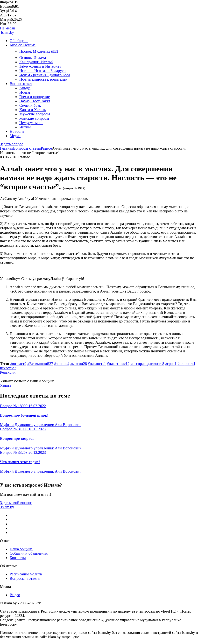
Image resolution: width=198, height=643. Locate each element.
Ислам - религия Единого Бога (44, 75)
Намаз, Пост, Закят (34, 101)
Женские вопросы (34, 118)
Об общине (19, 41)
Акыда (24, 88)
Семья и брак (30, 105)
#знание (61, 364)
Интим (25, 127)
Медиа (15, 136)
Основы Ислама (32, 58)
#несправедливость (147, 364)
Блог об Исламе (22, 45)
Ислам (24, 92)
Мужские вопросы (34, 114)
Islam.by (7, 32)
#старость (186, 364)
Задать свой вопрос (16, 503)
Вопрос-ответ (21, 84)
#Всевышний (40, 364)
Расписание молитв (26, 574)
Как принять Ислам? (36, 62)
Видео (15, 595)
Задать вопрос (11, 144)
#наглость (97, 364)
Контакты (18, 558)
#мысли (78, 364)
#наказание (118, 364)
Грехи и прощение (34, 97)
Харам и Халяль (32, 110)
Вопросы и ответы (25, 578)
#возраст (18, 364)
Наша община (21, 549)
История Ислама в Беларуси (42, 71)
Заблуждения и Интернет (40, 66)
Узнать (5, 385)
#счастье (8, 368)
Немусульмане (31, 123)
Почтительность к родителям (43, 79)
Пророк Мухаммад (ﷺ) (38, 51)
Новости (17, 131)
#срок (171, 364)
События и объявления (29, 553)
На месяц (7, 28)
